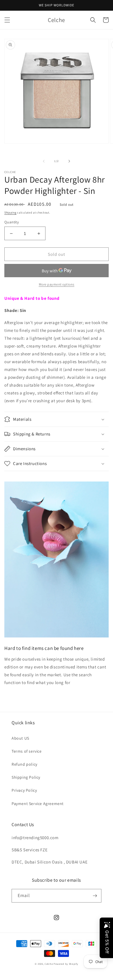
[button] (7, 20)
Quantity (11, 222)
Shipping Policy (26, 777)
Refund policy (24, 764)
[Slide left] (43, 161)
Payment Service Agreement (38, 803)
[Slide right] (69, 161)
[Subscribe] (94, 896)
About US (20, 738)
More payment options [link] (56, 284)
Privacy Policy (24, 790)
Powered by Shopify (66, 963)
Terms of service (27, 751)
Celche (49, 963)
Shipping (10, 212)
